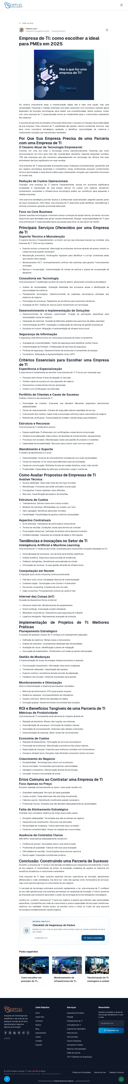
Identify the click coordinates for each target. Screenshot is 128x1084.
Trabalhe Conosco (116, 1072)
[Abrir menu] (121, 4)
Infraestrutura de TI (74, 1021)
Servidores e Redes (75, 1045)
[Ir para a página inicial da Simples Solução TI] (13, 5)
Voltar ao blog (27, 23)
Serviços (39, 1021)
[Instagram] (10, 1033)
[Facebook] (5, 1033)
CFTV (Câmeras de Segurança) (79, 1057)
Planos (38, 1025)
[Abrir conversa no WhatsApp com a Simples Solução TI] (121, 1079)
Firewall (70, 1017)
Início (38, 1013)
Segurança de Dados (75, 1013)
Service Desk (72, 1037)
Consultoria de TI (74, 1025)
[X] (23, 1033)
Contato (39, 1041)
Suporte (39, 1045)
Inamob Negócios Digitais (63, 1081)
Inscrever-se (112, 1030)
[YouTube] (19, 1033)
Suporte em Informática (76, 1029)
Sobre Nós (40, 1017)
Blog (37, 1029)
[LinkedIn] (14, 1033)
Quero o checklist (94, 938)
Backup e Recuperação (76, 1049)
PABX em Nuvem (73, 1053)
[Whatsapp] (28, 1033)
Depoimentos (41, 1033)
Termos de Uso (100, 1072)
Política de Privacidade (81, 1072)
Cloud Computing (74, 1041)
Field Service (72, 1033)
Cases (38, 1037)
